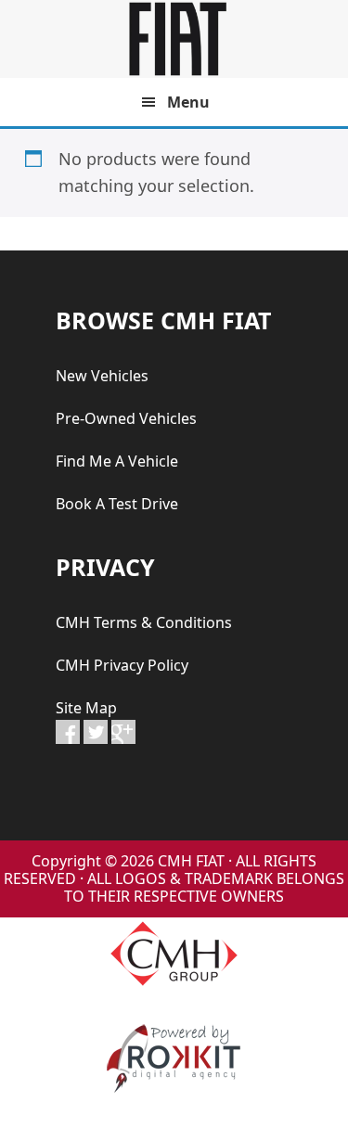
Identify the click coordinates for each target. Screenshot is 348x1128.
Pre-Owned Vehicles (126, 418)
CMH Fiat (174, 39)
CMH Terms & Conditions (144, 622)
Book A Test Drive (117, 504)
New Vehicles (102, 375)
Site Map (86, 708)
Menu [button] (188, 102)
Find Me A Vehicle (117, 461)
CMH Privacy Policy (122, 665)
